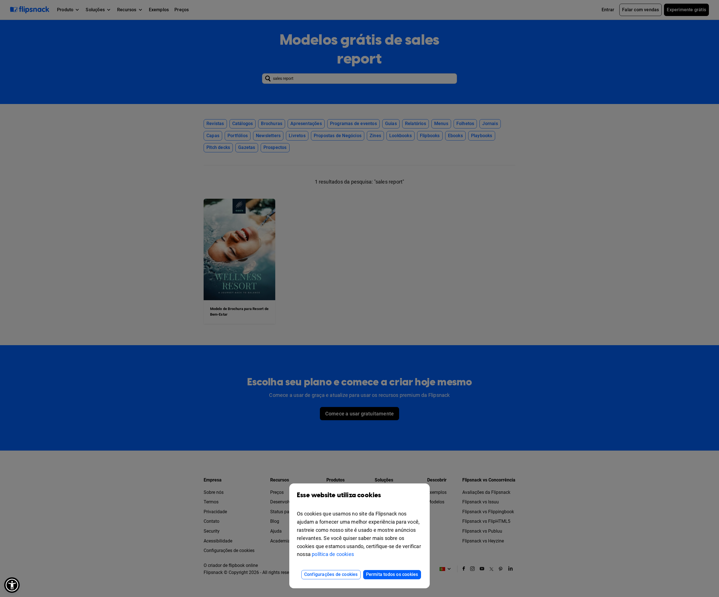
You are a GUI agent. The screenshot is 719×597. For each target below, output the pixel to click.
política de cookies (333, 554)
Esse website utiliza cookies (339, 495)
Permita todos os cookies (392, 574)
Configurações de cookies (331, 574)
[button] (12, 585)
